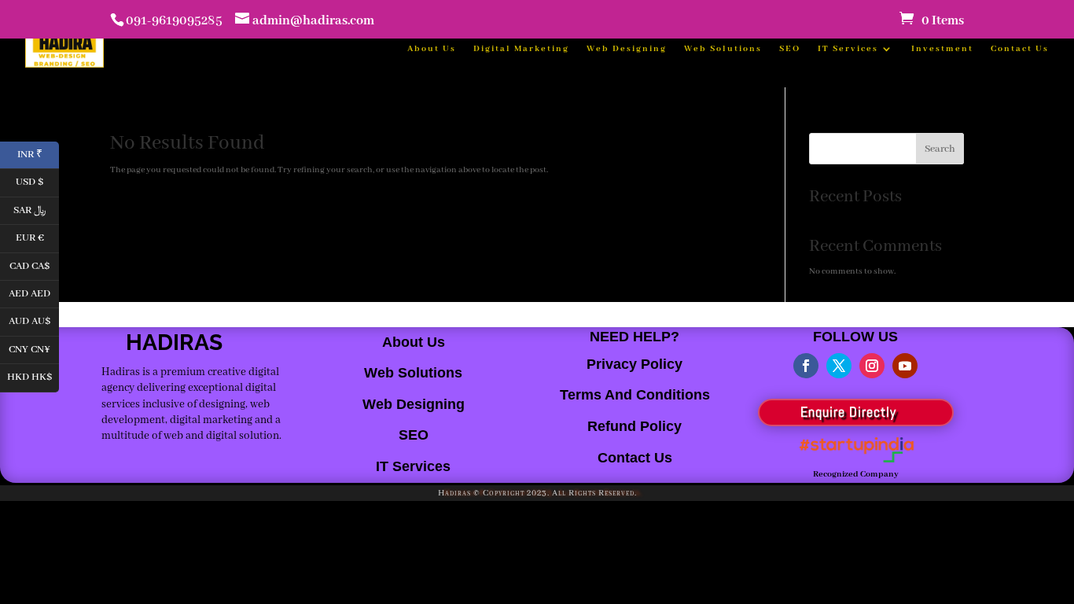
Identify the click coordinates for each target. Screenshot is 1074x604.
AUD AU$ (34, 320)
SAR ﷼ (36, 209)
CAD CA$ (34, 264)
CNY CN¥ (34, 348)
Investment (942, 48)
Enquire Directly (848, 412)
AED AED (34, 292)
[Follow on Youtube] (905, 365)
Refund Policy (634, 426)
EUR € (37, 237)
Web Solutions (723, 48)
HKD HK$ (33, 376)
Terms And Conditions (635, 395)
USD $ (37, 181)
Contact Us (1020, 48)
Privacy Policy (634, 364)
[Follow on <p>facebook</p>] (805, 365)
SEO (789, 48)
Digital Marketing (521, 48)
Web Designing (627, 48)
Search (940, 149)
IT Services (848, 48)
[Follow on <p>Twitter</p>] (838, 365)
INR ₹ (38, 153)
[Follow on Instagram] (872, 365)
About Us (431, 48)
